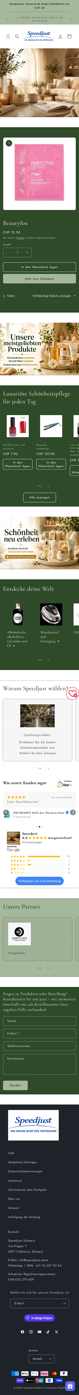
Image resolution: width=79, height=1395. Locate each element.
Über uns (14, 1199)
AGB (11, 1153)
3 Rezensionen (22, 817)
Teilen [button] (11, 296)
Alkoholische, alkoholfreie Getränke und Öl (17, 639)
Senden (15, 1085)
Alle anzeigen (39, 497)
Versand (20, 237)
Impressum (15, 1181)
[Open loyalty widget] (70, 1386)
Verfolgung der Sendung (24, 1217)
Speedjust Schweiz (33, 1387)
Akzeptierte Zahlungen (22, 1162)
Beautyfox (41, 444)
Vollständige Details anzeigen (52, 296)
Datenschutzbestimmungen (25, 1171)
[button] (8, 36)
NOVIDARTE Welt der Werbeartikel (38, 813)
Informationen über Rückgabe (27, 1190)
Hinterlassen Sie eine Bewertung (39, 881)
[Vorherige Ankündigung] (7, 19)
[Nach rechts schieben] (48, 486)
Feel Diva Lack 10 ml (14, 444)
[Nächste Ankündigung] (71, 19)
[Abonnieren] (64, 1303)
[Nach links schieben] (30, 486)
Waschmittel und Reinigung (50, 636)
